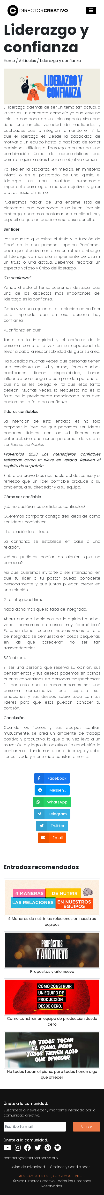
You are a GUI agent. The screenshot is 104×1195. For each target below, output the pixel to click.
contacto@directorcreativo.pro (31, 1158)
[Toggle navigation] (91, 10)
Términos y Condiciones (69, 1166)
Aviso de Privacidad (28, 1166)
